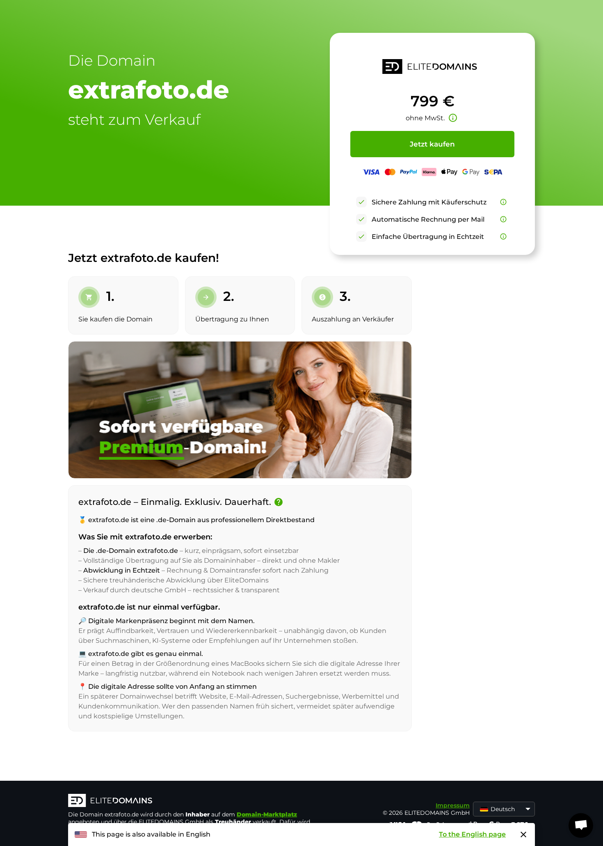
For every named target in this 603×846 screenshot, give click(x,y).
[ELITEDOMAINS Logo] (191, 801)
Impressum (453, 805)
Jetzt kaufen (432, 144)
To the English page (472, 834)
